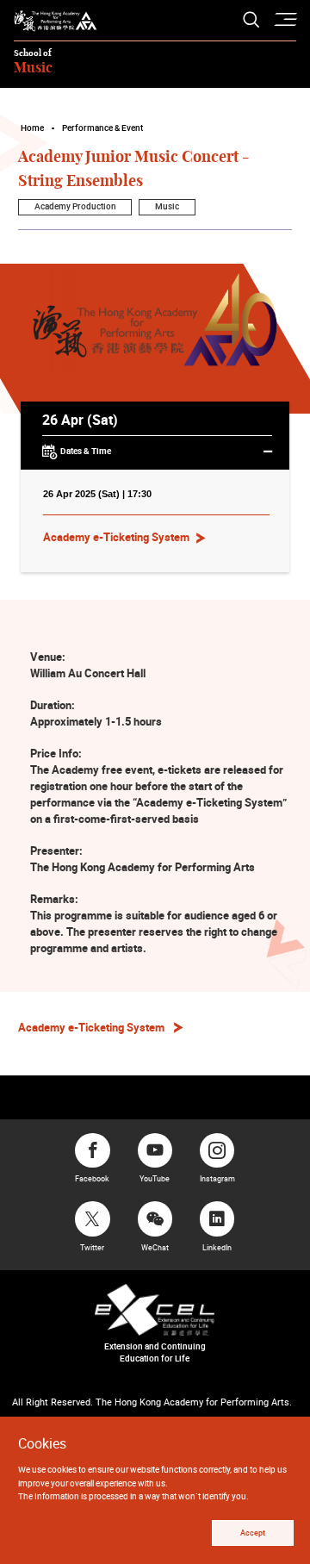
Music (167, 206)
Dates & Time (85, 451)
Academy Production (75, 206)
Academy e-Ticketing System (116, 537)
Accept (252, 1533)
